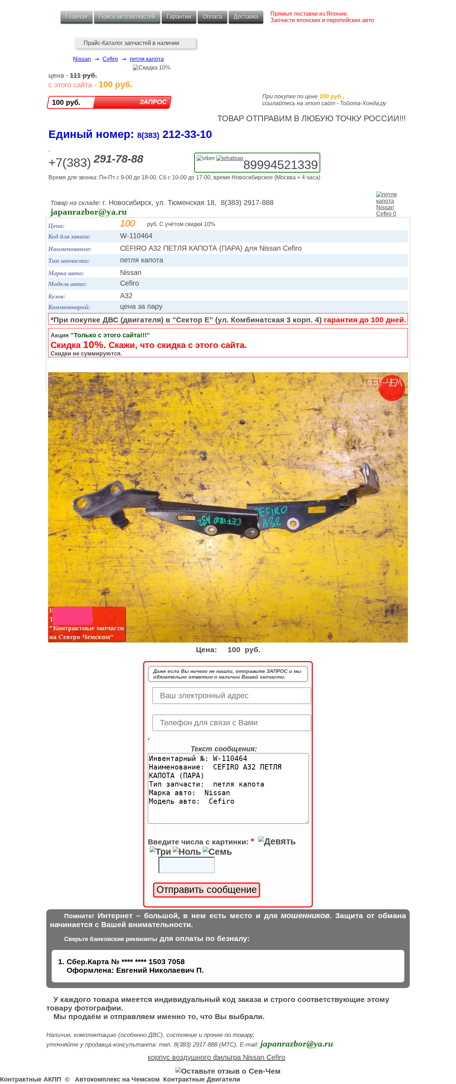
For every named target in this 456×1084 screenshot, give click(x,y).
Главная (77, 17)
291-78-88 (118, 159)
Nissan (82, 59)
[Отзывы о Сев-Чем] (228, 1071)
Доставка (246, 17)
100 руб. (66, 102)
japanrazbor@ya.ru (88, 211)
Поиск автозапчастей (127, 17)
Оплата (212, 17)
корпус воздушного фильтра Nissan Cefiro (216, 1057)
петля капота (147, 59)
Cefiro (110, 59)
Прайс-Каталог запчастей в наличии (131, 43)
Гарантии (179, 17)
